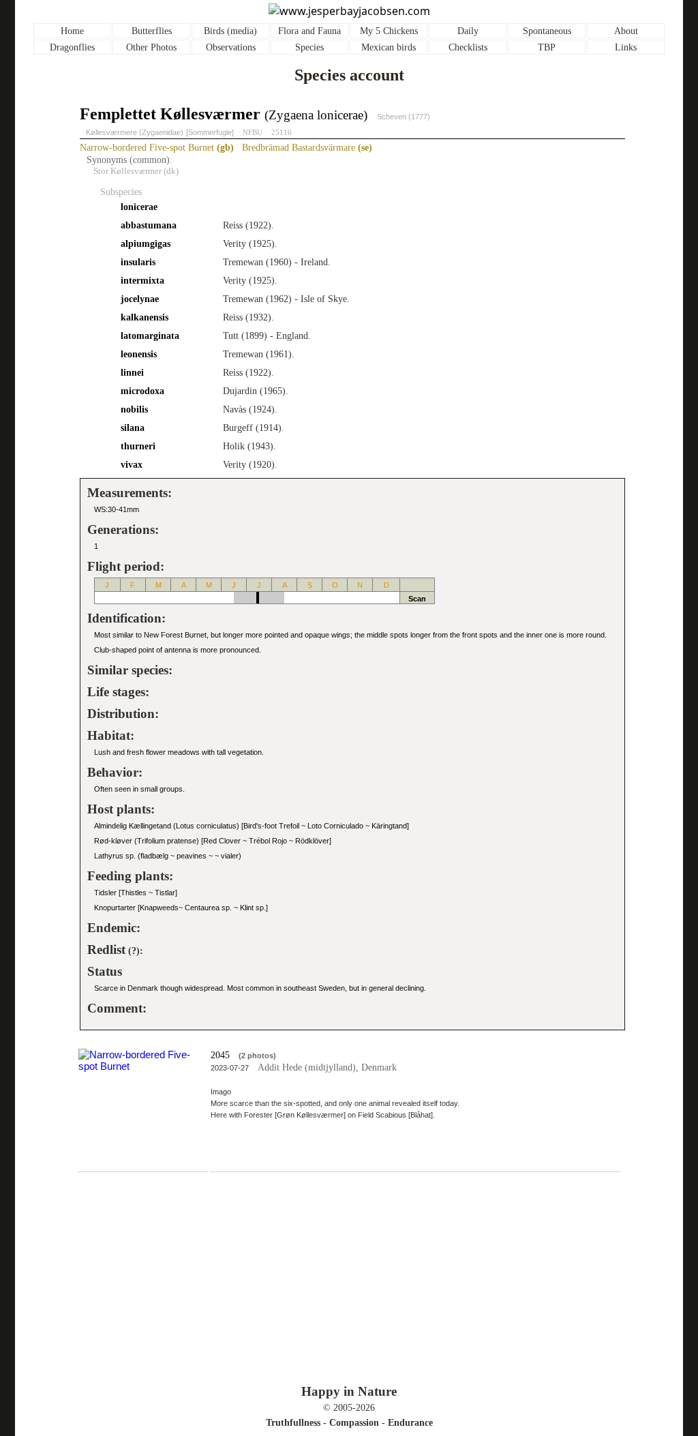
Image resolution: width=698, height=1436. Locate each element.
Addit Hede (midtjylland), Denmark (327, 1067)
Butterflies (152, 31)
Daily (468, 31)
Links (626, 47)
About (626, 31)
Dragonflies (72, 47)
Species (309, 47)
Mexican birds (388, 47)
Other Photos (151, 47)
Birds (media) (230, 31)
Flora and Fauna (309, 31)
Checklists (468, 47)
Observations (231, 47)
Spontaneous (547, 31)
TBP (547, 47)
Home (72, 31)
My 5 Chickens (389, 31)
